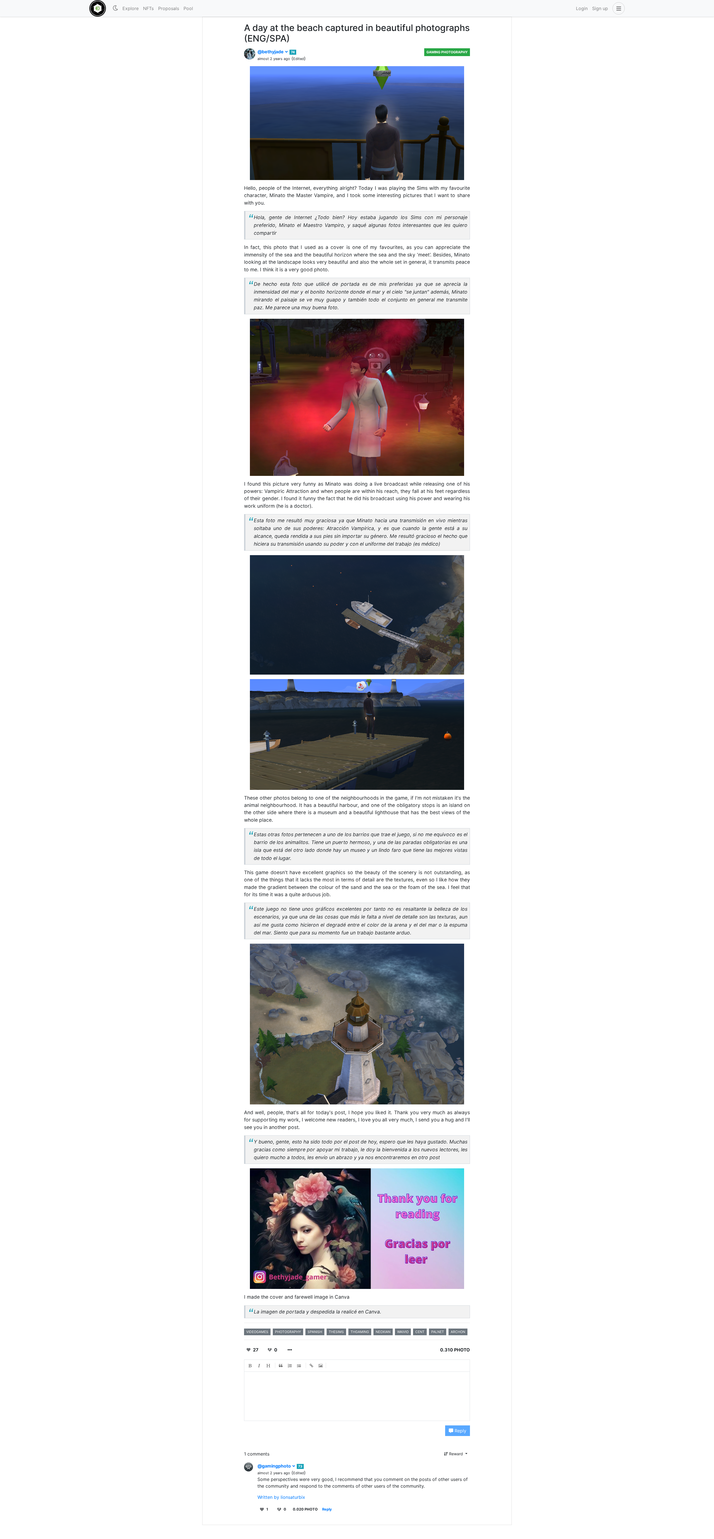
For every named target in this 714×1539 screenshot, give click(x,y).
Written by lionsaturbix (281, 1497)
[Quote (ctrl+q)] (281, 1366)
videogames (257, 1332)
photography (288, 1332)
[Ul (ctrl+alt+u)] (299, 1366)
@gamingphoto (274, 1466)
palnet (437, 1332)
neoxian (383, 1332)
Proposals (168, 8)
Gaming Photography (447, 52)
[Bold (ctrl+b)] (250, 1366)
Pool (188, 8)
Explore (130, 8)
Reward (456, 1453)
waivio (403, 1332)
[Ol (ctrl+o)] (290, 1366)
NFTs (148, 8)
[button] (617, 8)
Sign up (600, 8)
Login (582, 8)
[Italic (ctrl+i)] (259, 1366)
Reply (459, 1430)
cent (419, 1332)
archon (458, 1332)
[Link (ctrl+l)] (311, 1366)
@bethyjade (271, 51)
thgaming (360, 1332)
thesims (336, 1332)
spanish (315, 1332)
